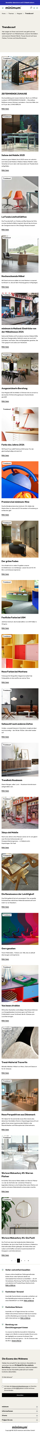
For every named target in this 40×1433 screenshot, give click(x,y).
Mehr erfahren (10, 1285)
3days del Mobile (10, 832)
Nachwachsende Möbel (13, 276)
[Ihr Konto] (33, 8)
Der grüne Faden (10, 561)
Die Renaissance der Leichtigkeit (18, 894)
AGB (17, 1388)
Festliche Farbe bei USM (13, 617)
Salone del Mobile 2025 (13, 155)
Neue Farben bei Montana (14, 671)
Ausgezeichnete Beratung (14, 388)
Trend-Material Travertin (14, 1062)
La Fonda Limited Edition (14, 216)
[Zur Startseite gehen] (12, 7)
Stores (4, 1415)
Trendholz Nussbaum (12, 780)
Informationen (7, 1411)
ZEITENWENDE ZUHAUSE (14, 93)
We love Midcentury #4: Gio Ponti (18, 1238)
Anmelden (20, 1395)
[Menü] (3, 8)
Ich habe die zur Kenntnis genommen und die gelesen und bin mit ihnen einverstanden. (20, 1388)
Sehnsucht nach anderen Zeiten (17, 724)
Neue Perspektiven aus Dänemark (18, 1114)
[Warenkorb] (36, 8)
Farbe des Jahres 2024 (13, 444)
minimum (5, 1407)
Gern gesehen (8, 948)
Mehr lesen (5, 109)
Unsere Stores (16, 1341)
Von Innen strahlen (11, 1005)
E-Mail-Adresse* (7, 1377)
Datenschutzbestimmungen (20, 1386)
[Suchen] (30, 8)
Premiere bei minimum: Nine (15, 501)
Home (4, 13)
